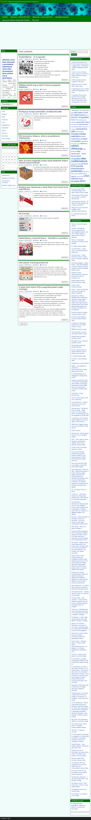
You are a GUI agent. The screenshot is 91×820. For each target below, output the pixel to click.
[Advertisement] (45, 35)
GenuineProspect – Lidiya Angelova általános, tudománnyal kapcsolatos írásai (80, 746)
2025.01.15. (29, 114)
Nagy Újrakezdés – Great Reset (78, 153)
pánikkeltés (76, 171)
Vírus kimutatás (6, 138)
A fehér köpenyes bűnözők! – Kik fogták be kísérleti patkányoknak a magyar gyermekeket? (80, 203)
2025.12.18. (29, 59)
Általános (36, 59)
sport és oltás (80, 176)
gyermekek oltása (83, 122)
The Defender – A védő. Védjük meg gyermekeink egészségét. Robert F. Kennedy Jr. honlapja (79, 619)
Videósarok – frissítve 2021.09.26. (20, 17)
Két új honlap (24, 214)
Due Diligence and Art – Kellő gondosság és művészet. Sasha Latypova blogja (79, 785)
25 (6, 162)
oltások (4, 130)
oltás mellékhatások (79, 160)
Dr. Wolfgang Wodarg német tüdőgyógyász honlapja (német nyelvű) (79, 375)
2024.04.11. (29, 265)
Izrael (72, 126)
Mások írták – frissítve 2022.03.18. (43, 17)
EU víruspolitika (82, 117)
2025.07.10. (29, 89)
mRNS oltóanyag (76, 147)
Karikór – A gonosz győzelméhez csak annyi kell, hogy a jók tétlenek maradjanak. (79, 291)
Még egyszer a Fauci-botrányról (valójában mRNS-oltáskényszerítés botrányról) (79, 209)
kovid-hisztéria (80, 131)
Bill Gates (78, 113)
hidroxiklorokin (84, 124)
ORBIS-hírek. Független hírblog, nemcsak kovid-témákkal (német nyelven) (79, 426)
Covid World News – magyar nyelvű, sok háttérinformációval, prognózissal (79, 250)
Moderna (83, 143)
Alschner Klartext (75, 430)
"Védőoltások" (75, 110)
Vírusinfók (4, 1)
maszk (72, 143)
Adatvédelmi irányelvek (62, 17)
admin (22, 59)
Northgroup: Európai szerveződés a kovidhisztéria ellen (40, 112)
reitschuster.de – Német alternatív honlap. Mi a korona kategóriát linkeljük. (80, 435)
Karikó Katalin (78, 126)
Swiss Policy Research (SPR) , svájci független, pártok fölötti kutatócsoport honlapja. (79, 465)
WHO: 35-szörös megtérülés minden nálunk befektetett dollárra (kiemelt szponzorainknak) (43, 162)
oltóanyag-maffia (76, 164)
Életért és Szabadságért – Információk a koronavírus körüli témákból (79, 241)
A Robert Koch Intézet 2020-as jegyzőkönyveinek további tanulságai (41, 288)
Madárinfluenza (6, 125)
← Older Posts (22, 324)
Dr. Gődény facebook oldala (78, 356)
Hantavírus (5, 119)
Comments (44, 59)
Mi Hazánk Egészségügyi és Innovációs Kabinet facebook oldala (78, 318)
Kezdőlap (5, 17)
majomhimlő (84, 141)
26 (9, 162)
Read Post (64, 79)
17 (3, 159)
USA (86, 175)
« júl (3, 168)
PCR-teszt (4, 133)
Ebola (3, 117)
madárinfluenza (76, 139)
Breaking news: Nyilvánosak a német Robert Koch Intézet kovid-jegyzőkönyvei (43, 188)
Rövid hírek (35, 20)
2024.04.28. (29, 240)
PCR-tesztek (77, 166)
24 (3, 162)
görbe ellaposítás (74, 124)
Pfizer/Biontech (77, 168)
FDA (76, 120)
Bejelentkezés (5, 175)
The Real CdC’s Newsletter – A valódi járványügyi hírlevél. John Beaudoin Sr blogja (79, 778)
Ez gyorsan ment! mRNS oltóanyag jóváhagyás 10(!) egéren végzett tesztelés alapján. (80, 190)
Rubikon (76, 173)
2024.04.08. (29, 291)
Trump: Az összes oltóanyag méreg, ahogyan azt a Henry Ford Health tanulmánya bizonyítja (80, 73)
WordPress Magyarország (8, 185)
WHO (82, 181)
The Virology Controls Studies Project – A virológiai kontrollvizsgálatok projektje (79, 725)
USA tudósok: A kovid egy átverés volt (33, 263)
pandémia (84, 164)
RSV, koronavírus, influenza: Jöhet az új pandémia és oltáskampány (39, 137)
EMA (73, 117)
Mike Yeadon (77, 143)
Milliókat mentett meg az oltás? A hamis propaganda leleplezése (39, 86)
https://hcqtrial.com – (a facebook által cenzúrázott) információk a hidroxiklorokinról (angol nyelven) (80, 587)
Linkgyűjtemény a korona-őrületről (80, 363)
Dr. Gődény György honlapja (78, 246)
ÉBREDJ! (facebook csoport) (78, 329)
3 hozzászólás (45, 291)
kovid (3, 122)
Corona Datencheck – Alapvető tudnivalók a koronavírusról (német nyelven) (79, 404)
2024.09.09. (29, 165)
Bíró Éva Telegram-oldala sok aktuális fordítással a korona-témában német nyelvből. (79, 351)
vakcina (74, 178)
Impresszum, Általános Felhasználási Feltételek (16, 20)
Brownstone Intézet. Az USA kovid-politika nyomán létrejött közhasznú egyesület (79, 772)
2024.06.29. (29, 216)
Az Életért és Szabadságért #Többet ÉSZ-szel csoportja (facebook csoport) (78, 324)
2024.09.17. (29, 140)
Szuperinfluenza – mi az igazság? (32, 57)
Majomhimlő (5, 127)
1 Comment (44, 165)
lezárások (83, 136)
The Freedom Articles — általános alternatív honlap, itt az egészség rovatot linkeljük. (80, 593)
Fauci (73, 120)
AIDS (3, 111)
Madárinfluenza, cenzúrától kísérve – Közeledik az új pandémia (43, 238)
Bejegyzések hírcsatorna (8, 178)
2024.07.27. (29, 191)
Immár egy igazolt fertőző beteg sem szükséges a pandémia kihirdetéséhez (79, 197)
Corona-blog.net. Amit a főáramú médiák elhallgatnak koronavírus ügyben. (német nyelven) (79, 419)
